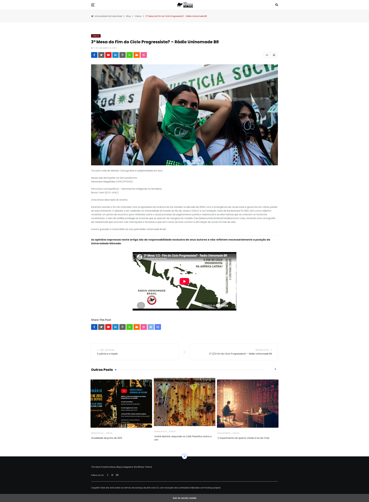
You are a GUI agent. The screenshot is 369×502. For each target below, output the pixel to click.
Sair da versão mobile (184, 498)
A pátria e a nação (107, 353)
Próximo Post (262, 350)
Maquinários (224, 433)
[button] (93, 4)
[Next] (275, 369)
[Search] (276, 5)
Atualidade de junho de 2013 (106, 438)
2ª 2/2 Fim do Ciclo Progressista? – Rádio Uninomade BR (240, 353)
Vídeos (109, 433)
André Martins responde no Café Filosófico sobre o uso (183, 438)
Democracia (97, 433)
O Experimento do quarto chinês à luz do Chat (243, 438)
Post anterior (107, 350)
